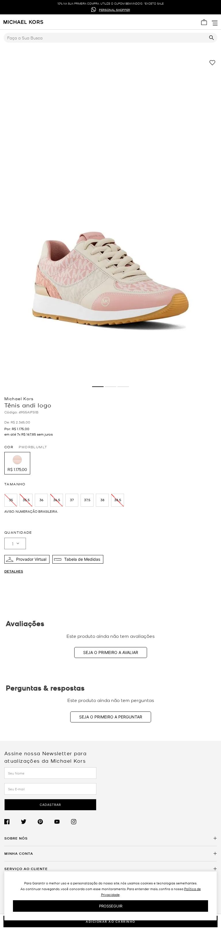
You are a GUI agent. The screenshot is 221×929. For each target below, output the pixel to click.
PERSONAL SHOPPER (114, 9)
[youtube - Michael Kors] (62, 822)
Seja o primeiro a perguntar (110, 716)
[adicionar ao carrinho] (110, 921)
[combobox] (110, 38)
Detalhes (13, 571)
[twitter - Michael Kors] (29, 822)
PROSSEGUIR (110, 906)
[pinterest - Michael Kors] (46, 822)
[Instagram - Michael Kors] (79, 822)
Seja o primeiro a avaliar (110, 652)
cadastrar (50, 805)
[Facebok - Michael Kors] (12, 822)
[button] (17, 463)
